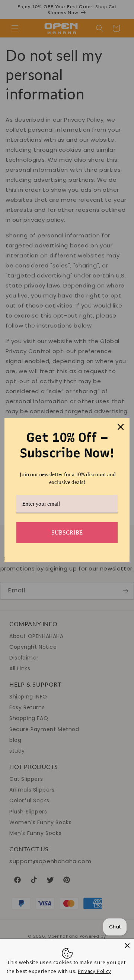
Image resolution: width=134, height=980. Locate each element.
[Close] (127, 945)
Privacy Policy (94, 971)
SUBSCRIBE (67, 532)
